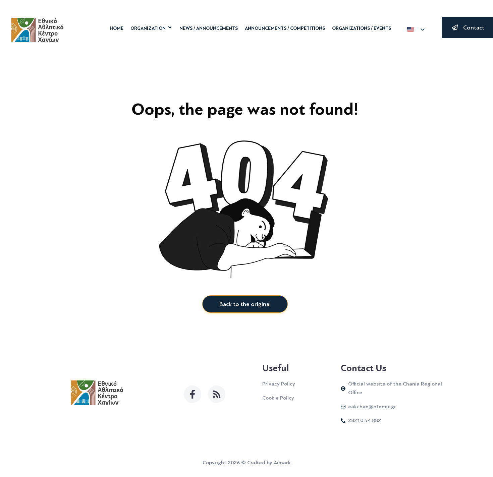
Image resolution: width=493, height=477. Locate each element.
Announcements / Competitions (285, 28)
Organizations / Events (361, 28)
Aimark (282, 463)
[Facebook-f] (192, 394)
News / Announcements (208, 28)
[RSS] (216, 394)
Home (116, 28)
